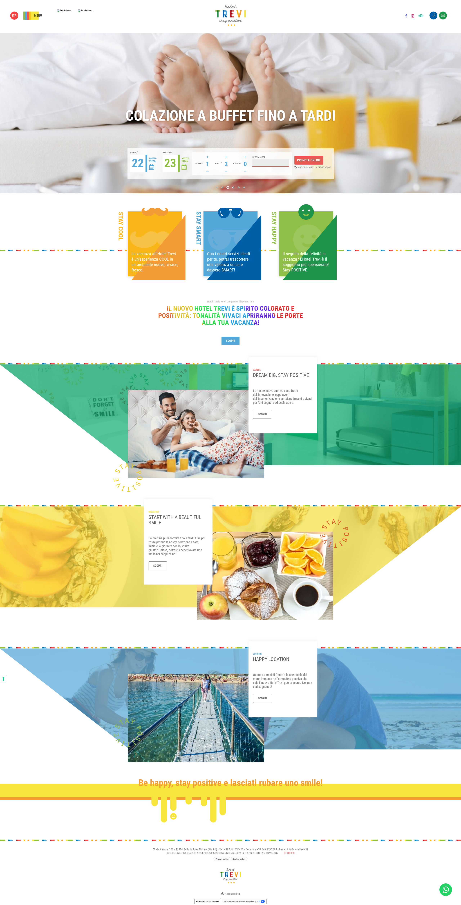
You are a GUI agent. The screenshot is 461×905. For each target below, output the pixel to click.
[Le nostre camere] (196, 433)
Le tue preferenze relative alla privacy (239, 901)
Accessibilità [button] (232, 893)
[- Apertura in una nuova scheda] (406, 16)
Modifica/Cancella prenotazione (314, 167)
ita (14, 15)
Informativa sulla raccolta (207, 901)
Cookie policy (238, 859)
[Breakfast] (265, 575)
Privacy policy (222, 859)
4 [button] (233, 187)
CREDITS (290, 853)
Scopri (230, 340)
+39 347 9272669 (267, 849)
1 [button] (217, 187)
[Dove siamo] (196, 717)
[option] (230, 113)
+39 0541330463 (233, 849)
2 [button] (222, 187)
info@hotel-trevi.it (297, 849)
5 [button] (238, 187)
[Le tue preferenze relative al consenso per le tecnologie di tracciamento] (3, 678)
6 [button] (244, 187)
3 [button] (228, 187)
